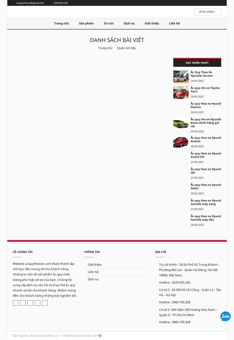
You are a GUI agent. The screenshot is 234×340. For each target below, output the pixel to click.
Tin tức (109, 23)
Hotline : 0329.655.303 (174, 282)
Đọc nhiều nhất (197, 62)
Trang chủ (61, 23)
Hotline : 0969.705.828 (174, 302)
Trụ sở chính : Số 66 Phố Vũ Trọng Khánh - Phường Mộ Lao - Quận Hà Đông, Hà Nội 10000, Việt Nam (189, 269)
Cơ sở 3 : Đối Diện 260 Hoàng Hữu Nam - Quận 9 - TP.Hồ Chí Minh (188, 312)
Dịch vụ (129, 23)
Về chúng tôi (23, 252)
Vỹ (100, 335)
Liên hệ (174, 23)
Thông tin (92, 252)
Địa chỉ (160, 252)
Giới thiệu (152, 23)
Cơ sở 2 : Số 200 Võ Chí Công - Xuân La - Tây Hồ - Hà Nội (190, 292)
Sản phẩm (86, 23)
